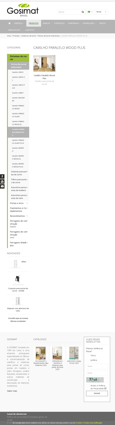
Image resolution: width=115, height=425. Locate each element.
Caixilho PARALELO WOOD (18, 107)
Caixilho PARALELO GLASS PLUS (18, 141)
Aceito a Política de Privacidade (98, 387)
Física (93, 355)
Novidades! (13, 253)
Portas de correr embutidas (49, 36)
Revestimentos (17, 215)
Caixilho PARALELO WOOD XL (18, 122)
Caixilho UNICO (17, 72)
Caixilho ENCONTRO (18, 99)
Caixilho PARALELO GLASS (18, 115)
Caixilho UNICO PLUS (18, 86)
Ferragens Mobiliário (18, 244)
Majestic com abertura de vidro (18, 309)
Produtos (16, 36)
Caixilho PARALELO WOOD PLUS (18, 132)
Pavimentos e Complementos (18, 209)
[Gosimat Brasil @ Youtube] (2, 181)
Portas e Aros (17, 203)
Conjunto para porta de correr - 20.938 (18, 289)
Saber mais (12, 391)
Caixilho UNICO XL (18, 78)
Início (9, 36)
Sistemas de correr (28, 36)
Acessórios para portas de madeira (19, 189)
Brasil (99, 12)
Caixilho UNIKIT (18, 93)
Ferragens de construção (18, 223)
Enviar (97, 393)
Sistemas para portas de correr (19, 173)
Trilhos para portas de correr (18, 181)
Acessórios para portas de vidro (19, 196)
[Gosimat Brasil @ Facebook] (2, 176)
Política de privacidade (17, 417)
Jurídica (94, 360)
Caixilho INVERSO (18, 149)
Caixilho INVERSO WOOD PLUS (18, 165)
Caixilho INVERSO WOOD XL (18, 157)
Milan (24, 261)
